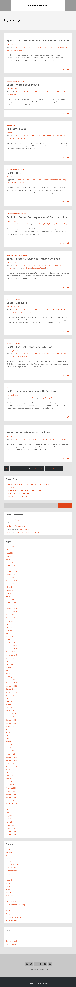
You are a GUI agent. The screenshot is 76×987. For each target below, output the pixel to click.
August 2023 (10, 658)
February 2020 (11, 788)
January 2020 (10, 791)
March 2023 (10, 674)
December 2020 (11, 757)
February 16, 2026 (13, 351)
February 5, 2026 (12, 436)
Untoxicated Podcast (38, 5)
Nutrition (8, 883)
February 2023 (11, 677)
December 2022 (11, 683)
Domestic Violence (44, 265)
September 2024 (11, 618)
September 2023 (11, 655)
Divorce (39, 180)
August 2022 (10, 695)
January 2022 (10, 717)
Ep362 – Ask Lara (11, 487)
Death (34, 180)
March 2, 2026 (11, 262)
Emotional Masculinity (13, 864)
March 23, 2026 (12, 44)
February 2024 (11, 640)
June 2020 (9, 776)
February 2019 (11, 825)
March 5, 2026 (11, 221)
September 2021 (11, 729)
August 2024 (10, 621)
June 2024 (9, 627)
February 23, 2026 (13, 307)
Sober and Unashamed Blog (15, 429)
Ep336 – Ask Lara (17, 302)
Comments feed (11, 941)
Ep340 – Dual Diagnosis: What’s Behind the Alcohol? (38, 40)
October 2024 (10, 615)
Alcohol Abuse (26, 47)
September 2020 (11, 766)
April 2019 (9, 819)
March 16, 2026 (12, 88)
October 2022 (10, 689)
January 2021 (10, 754)
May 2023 (9, 667)
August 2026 (10, 547)
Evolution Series (12, 213)
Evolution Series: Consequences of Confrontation (37, 217)
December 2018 (11, 831)
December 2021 (11, 720)
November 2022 (11, 686)
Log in (8, 935)
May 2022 (9, 704)
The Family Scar (16, 128)
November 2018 (11, 834)
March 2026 (10, 562)
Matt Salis (9, 520)
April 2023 (9, 670)
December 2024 (11, 609)
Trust (56, 398)
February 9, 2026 (12, 395)
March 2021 (9, 748)
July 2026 (9, 550)
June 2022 (9, 701)
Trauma (9, 50)
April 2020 (9, 782)
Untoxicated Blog (12, 125)
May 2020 (9, 779)
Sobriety (64, 47)
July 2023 (9, 661)
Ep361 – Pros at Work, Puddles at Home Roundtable (23, 490)
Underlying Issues (18, 50)
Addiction (9, 37)
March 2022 (10, 711)
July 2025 (9, 587)
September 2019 (11, 803)
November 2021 (11, 723)
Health (34, 47)
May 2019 (9, 816)
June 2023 (9, 664)
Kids (50, 135)
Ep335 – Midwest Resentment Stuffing (29, 346)
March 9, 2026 (11, 177)
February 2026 (11, 565)
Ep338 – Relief (15, 173)
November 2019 (11, 797)
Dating (8, 858)
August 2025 (10, 584)
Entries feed (10, 938)
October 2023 (10, 652)
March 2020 (10, 785)
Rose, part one (20, 520)
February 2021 (10, 751)
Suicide (8, 911)
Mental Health (48, 47)
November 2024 (11, 612)
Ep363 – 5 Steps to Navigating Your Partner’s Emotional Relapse (27, 484)
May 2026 (9, 556)
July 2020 (9, 773)
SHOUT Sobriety (11, 902)
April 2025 (9, 596)
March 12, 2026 (12, 133)
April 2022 (9, 708)
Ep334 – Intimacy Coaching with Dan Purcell (33, 391)
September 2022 (11, 692)
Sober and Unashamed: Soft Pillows (28, 432)
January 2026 (10, 568)
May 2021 (9, 742)
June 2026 (9, 553)
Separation (36, 268)
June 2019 (9, 813)
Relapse (59, 224)
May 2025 (9, 593)
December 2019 (11, 794)
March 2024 (10, 636)
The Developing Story (13, 917)
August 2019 (10, 807)
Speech (8, 908)
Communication (37, 91)
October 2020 (10, 763)
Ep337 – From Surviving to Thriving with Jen (33, 258)
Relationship (23, 37)
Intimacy (41, 398)
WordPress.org (11, 944)
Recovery (16, 37)
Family (58, 91)
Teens (17, 138)
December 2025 (11, 571)
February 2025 (11, 602)
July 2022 (9, 698)
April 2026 (9, 559)
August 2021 (10, 732)
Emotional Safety (18, 81)
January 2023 (10, 680)
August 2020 (10, 769)
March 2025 (10, 599)
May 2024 (9, 630)
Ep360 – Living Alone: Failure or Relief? (19, 493)
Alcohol (8, 855)
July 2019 (9, 810)
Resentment (11, 138)
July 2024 (9, 624)
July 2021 (9, 735)
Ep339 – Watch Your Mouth (23, 84)
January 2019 (10, 828)
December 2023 (11, 646)
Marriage (40, 47)
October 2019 (10, 800)
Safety (16, 94)
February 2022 (11, 714)
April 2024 (9, 633)
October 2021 (10, 726)
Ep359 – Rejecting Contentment (16, 496)
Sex (8, 387)
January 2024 (10, 643)
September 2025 (11, 581)
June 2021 (9, 739)
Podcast (8, 886)
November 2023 (11, 649)
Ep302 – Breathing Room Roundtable (27, 532)
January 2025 (10, 605)
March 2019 (10, 822)
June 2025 (9, 590)
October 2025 (10, 578)
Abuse (8, 255)
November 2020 (11, 760)
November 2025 (11, 575)
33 (54, 468)
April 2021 (9, 745)
